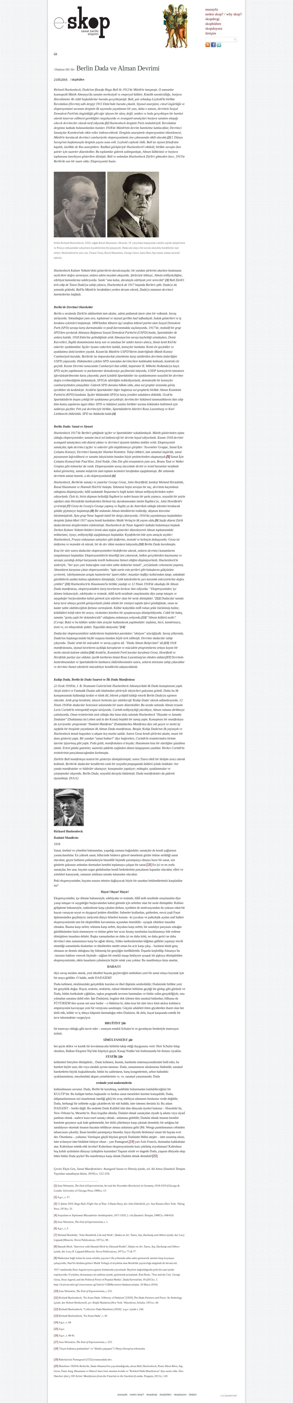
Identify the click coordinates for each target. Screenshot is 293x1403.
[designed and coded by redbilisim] (228, 1395)
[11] (56, 1297)
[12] (56, 1309)
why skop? (234, 14)
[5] (168, 456)
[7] (55, 1234)
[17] (56, 1342)
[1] (55, 1185)
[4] (55, 1215)
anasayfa (211, 9)
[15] (56, 1328)
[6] (55, 1228)
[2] (55, 1197)
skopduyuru (213, 28)
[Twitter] (218, 46)
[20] (154, 1156)
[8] (55, 1246)
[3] (55, 1203)
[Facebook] (213, 46)
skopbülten (213, 24)
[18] (148, 864)
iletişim (210, 33)
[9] (55, 1258)
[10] (56, 1291)
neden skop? (214, 14)
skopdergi (212, 19)
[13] (56, 1315)
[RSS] (207, 46)
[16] (56, 1335)
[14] (56, 1322)
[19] (131, 1141)
